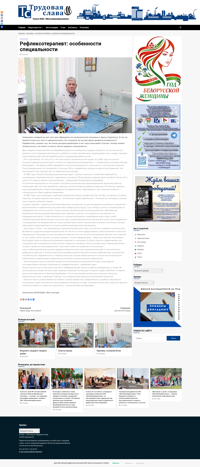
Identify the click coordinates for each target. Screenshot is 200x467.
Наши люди (33, 345)
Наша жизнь (71, 345)
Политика (84, 27)
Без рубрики (58, 386)
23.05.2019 (25, 54)
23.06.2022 (25, 356)
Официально (100, 386)
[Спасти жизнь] (75, 335)
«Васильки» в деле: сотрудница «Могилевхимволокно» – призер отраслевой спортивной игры (164, 394)
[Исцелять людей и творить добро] (36, 335)
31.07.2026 (124, 405)
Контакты (72, 27)
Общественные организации (162, 386)
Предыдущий (30, 309)
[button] (180, 27)
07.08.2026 (25, 403)
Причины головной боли (109, 350)
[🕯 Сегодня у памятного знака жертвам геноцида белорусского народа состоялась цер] (67, 378)
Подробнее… (140, 463)
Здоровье (24, 39)
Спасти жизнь (65, 350)
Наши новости (34, 27)
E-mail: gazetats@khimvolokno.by (30, 452)
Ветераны (24, 386)
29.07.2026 (157, 399)
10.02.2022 (101, 353)
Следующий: (122, 309)
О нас (63, 27)
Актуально (90, 386)
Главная (21, 27)
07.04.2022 (63, 353)
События (32, 386)
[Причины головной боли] (113, 335)
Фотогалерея (52, 27)
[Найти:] (151, 338)
